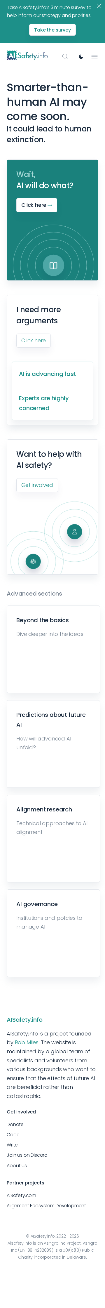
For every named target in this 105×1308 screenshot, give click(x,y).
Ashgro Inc (55, 1243)
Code (13, 1134)
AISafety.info (25, 1020)
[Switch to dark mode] (81, 56)
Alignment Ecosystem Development (46, 1205)
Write (12, 1145)
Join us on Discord (27, 1155)
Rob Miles (26, 1042)
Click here (33, 340)
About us (17, 1165)
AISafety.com (21, 1195)
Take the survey (52, 30)
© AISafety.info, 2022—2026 (52, 1236)
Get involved (37, 485)
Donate (15, 1124)
